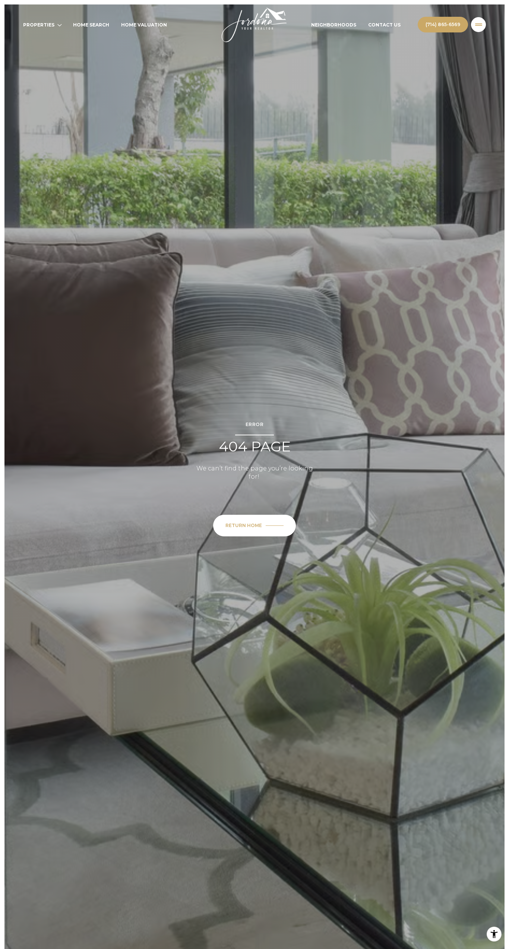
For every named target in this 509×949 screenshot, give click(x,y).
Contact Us (384, 25)
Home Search (91, 25)
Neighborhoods (333, 25)
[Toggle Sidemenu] (478, 24)
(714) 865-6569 (443, 24)
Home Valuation (144, 25)
